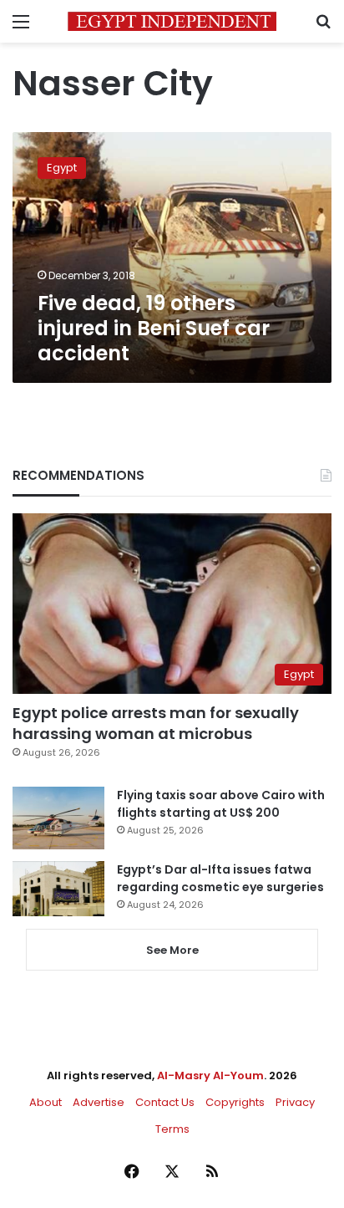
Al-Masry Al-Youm (210, 1075)
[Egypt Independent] (172, 21)
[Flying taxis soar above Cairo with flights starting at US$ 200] (58, 818)
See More (172, 950)
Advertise (98, 1102)
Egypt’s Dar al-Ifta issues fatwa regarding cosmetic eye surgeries (220, 878)
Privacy (295, 1102)
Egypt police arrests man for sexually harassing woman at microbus (156, 723)
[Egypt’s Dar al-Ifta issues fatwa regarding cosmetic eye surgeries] (58, 888)
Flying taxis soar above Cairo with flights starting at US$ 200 (221, 804)
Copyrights (235, 1102)
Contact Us (165, 1102)
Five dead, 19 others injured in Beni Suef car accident (154, 328)
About (45, 1102)
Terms (172, 1129)
